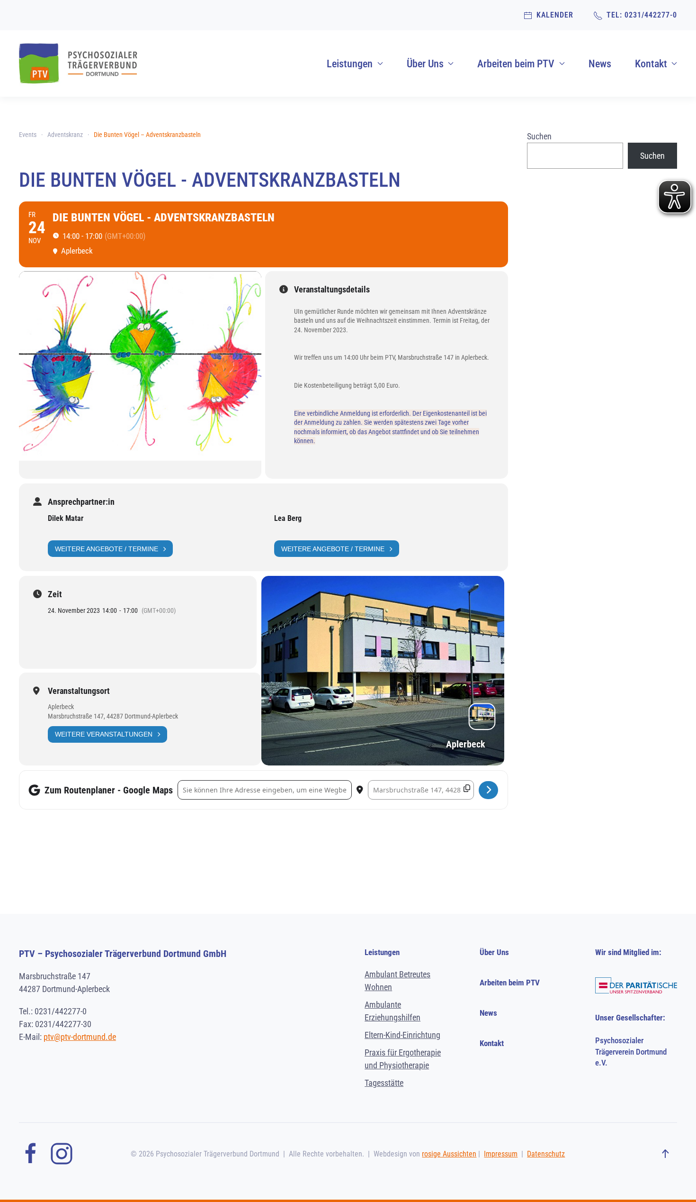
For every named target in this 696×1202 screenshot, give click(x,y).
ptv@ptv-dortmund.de (80, 1037)
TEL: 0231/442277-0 (640, 14)
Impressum (501, 1153)
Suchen (539, 136)
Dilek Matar (65, 518)
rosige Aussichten (449, 1153)
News (600, 64)
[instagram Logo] (61, 1153)
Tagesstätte (384, 1083)
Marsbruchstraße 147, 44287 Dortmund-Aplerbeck (113, 716)
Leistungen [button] (350, 64)
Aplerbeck (61, 706)
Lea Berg (288, 518)
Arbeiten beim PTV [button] (515, 64)
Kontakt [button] (651, 64)
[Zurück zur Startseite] (78, 63)
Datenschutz (546, 1153)
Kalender (553, 14)
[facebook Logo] (31, 1153)
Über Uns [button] (425, 64)
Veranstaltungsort (79, 691)
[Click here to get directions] (488, 790)
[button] (665, 1154)
